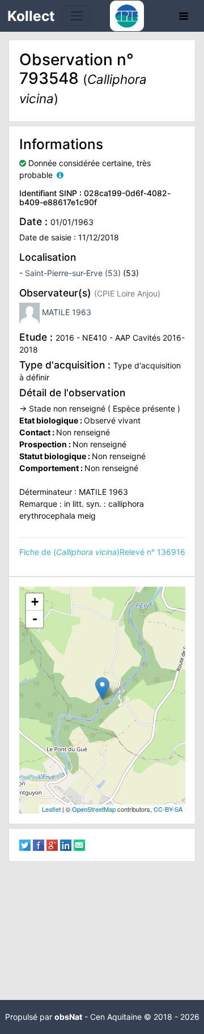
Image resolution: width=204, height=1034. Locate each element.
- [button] (35, 619)
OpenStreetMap (94, 808)
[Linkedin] (65, 844)
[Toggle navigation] (76, 16)
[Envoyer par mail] (79, 844)
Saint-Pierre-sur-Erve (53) (73, 273)
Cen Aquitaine (116, 1017)
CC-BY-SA (168, 808)
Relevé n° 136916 (152, 552)
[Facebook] (38, 844)
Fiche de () (69, 552)
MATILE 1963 (66, 312)
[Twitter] (25, 844)
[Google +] (52, 844)
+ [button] (35, 602)
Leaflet (51, 808)
